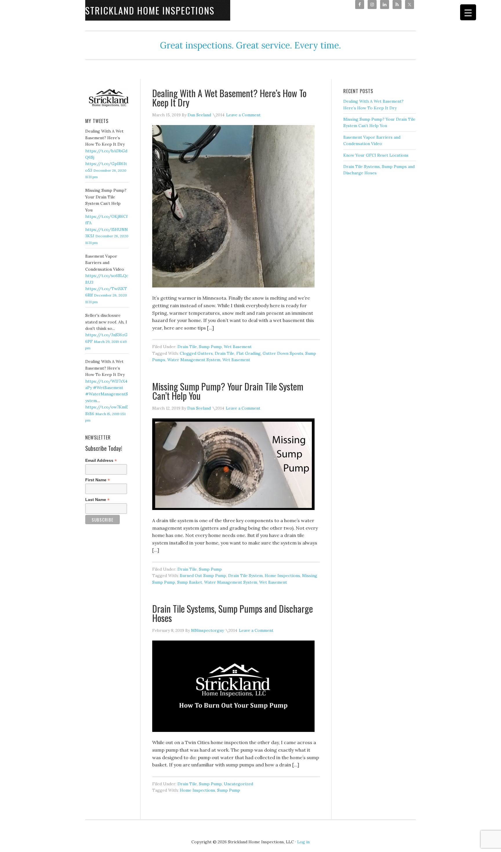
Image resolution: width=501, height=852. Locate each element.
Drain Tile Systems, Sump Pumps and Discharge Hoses (232, 613)
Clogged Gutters (196, 353)
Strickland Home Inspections (150, 10)
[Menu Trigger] (468, 12)
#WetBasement (108, 387)
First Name (97, 480)
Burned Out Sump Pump (203, 575)
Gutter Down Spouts (283, 353)
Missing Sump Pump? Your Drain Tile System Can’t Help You (227, 390)
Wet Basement (238, 346)
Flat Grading (248, 353)
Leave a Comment (243, 114)
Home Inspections (282, 575)
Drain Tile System (245, 575)
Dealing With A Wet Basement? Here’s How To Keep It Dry (229, 97)
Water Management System (193, 359)
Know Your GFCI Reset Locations (376, 155)
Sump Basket (189, 582)
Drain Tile (187, 346)
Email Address (101, 460)
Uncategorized (238, 783)
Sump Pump (210, 346)
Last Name (97, 499)
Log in (303, 841)
